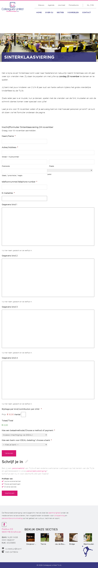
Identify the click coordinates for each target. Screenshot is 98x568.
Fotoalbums (74, 5)
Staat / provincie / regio (12, 175)
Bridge (72, 544)
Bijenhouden (89, 544)
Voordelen (73, 12)
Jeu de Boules (60, 544)
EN (92, 5)
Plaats (51, 166)
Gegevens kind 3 (10, 307)
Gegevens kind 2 (9, 256)
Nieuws (41, 5)
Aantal (17, 414)
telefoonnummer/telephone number (19, 182)
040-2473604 (11, 552)
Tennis (43, 544)
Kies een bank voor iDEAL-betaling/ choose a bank (27, 440)
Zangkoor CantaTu (34, 544)
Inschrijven (9, 493)
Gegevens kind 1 (9, 204)
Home (39, 12)
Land (49, 174)
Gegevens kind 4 (10, 358)
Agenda (51, 5)
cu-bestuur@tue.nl (13, 549)
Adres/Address (10, 147)
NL (88, 5)
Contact (86, 12)
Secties (60, 12)
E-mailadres (8, 193)
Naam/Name (9, 136)
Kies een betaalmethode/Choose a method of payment (28, 430)
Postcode (6, 166)
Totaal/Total (7, 421)
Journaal (61, 5)
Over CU (49, 12)
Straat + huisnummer (10, 157)
